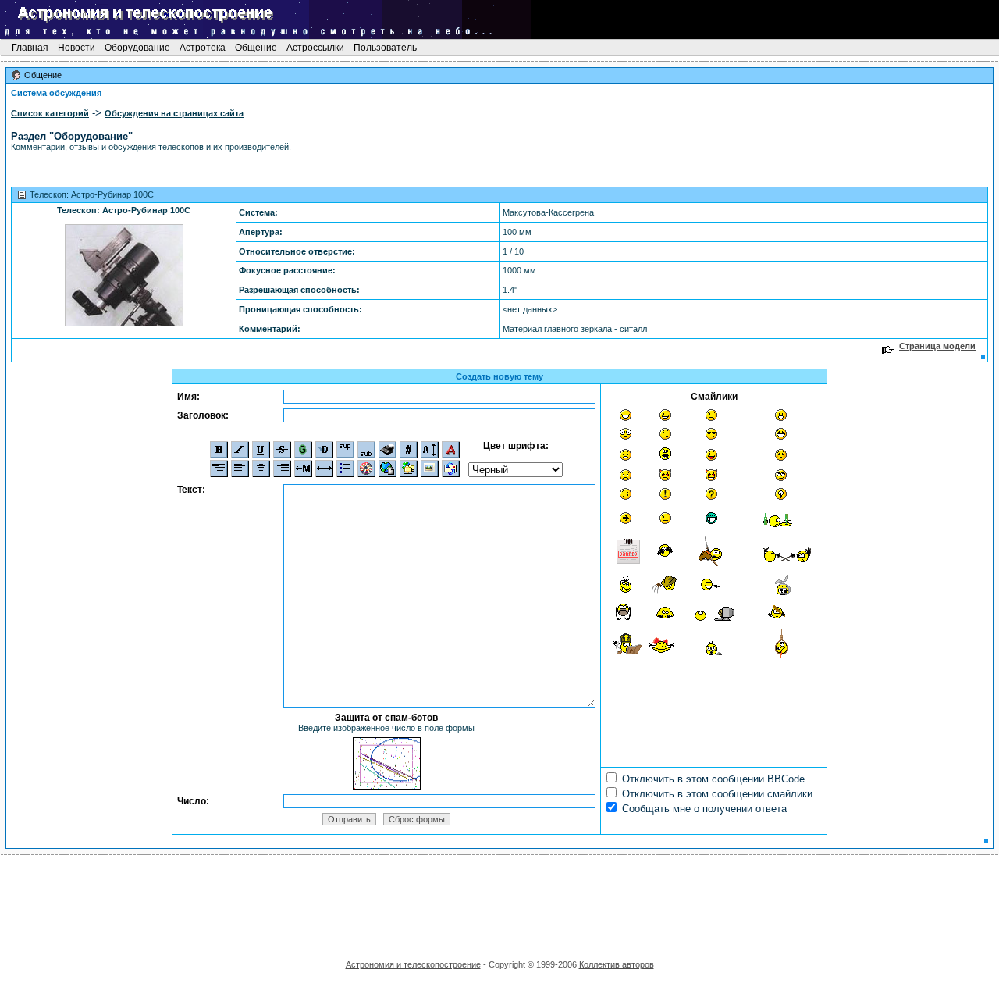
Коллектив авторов (616, 964)
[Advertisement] (499, 902)
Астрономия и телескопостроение (413, 964)
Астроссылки (315, 47)
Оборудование (137, 47)
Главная (30, 47)
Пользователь (385, 47)
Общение (256, 47)
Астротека (202, 47)
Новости (76, 47)
